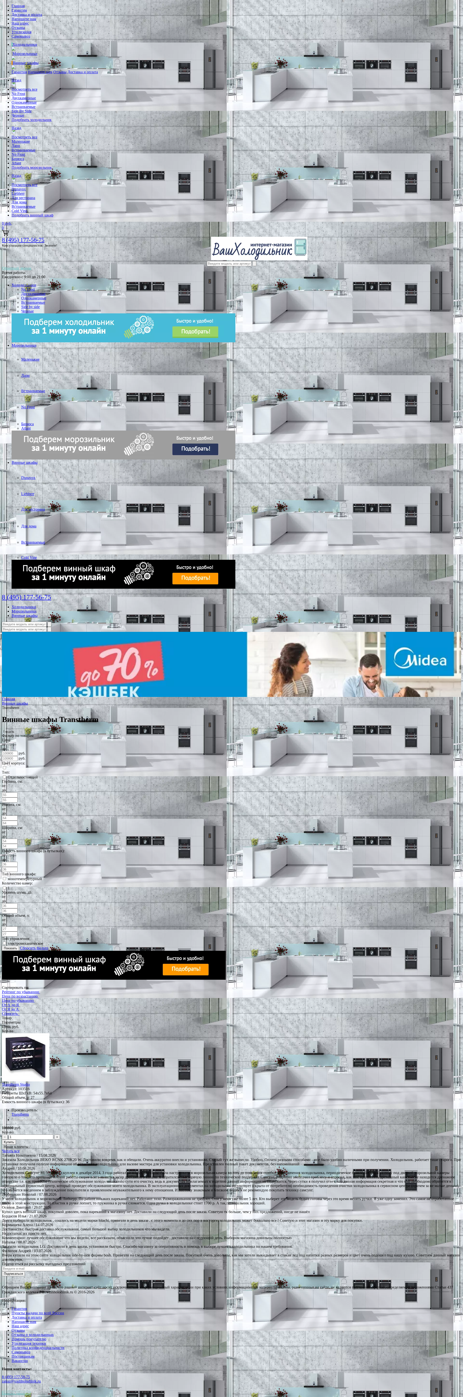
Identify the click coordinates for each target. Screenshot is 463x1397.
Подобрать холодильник (32, 120)
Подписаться (13, 1274)
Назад (16, 80)
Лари (16, 146)
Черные (18, 115)
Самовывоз (21, 36)
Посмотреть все (24, 89)
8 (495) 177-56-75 (23, 240)
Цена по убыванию (18, 1001)
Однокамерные (24, 102)
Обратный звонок (16, 268)
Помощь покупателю (29, 1339)
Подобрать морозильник (32, 167)
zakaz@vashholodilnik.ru (21, 1381)
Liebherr (18, 193)
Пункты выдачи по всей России (38, 1313)
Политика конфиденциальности (38, 1348)
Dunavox (19, 189)
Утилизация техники (29, 1343)
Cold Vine (19, 211)
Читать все (11, 1151)
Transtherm (20, 1114)
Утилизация (21, 32)
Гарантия (19, 10)
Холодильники (25, 44)
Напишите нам (24, 19)
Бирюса (18, 159)
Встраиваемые (23, 107)
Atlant (16, 163)
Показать (10, 948)
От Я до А (10, 1009)
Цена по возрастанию (20, 996)
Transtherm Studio (16, 1084)
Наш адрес (20, 23)
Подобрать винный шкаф (32, 215)
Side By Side (22, 111)
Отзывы (18, 28)
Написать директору (16, 1393)
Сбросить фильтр (34, 948)
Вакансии (20, 1361)
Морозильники (25, 54)
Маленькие (21, 141)
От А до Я (10, 1005)
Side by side (30, 307)
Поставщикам (23, 1356)
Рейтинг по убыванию (20, 992)
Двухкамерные (24, 98)
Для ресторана (23, 198)
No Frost (18, 94)
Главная (18, 6)
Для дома (19, 202)
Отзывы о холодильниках (33, 1335)
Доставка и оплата (27, 15)
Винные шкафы (26, 63)
